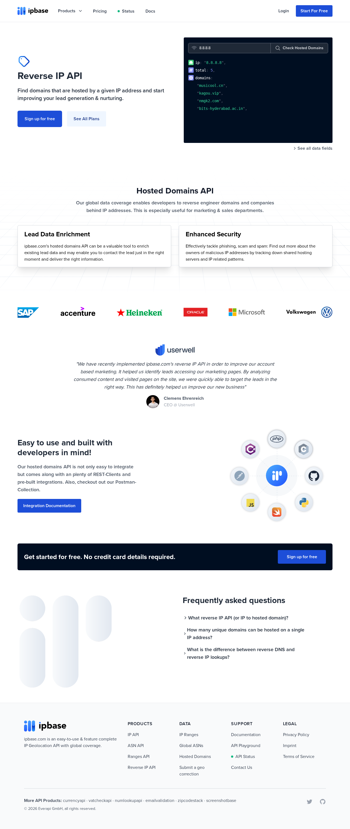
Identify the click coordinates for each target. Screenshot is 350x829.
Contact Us (241, 767)
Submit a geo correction (192, 770)
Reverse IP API (142, 767)
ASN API (136, 745)
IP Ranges (188, 734)
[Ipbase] (33, 11)
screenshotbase (221, 800)
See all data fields (315, 148)
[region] (258, 97)
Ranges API (139, 756)
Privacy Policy (296, 734)
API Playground (245, 745)
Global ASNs (191, 745)
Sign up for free (40, 119)
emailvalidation (159, 800)
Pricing (100, 11)
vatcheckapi (100, 800)
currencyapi (74, 800)
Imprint (289, 745)
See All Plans (87, 119)
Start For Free (314, 11)
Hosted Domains (195, 756)
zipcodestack (190, 800)
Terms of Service (298, 756)
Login (283, 11)
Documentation (246, 734)
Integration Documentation (49, 505)
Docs (150, 11)
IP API (133, 734)
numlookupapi (128, 800)
